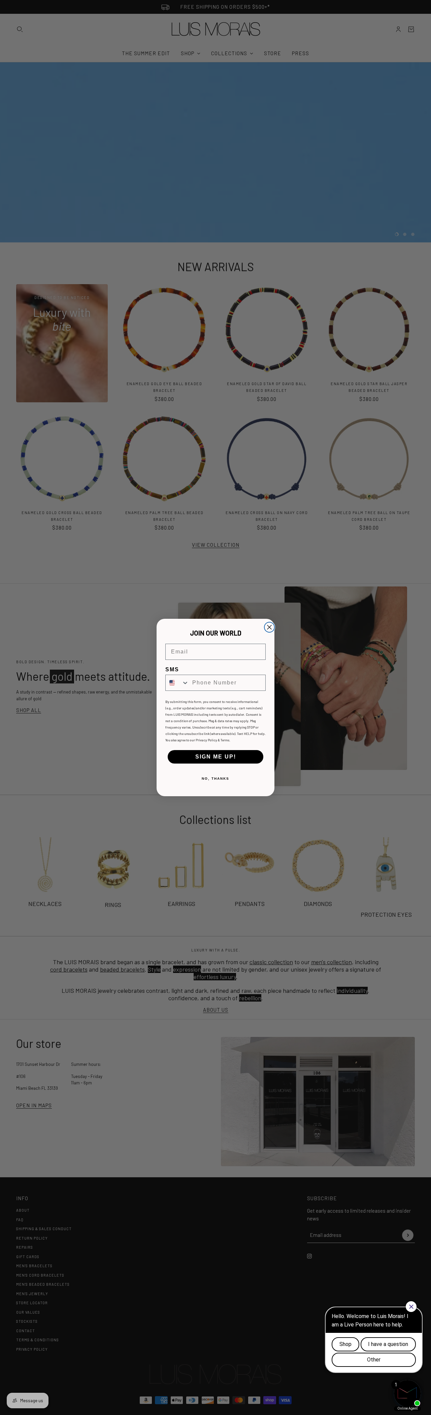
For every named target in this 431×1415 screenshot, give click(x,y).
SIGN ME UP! (215, 757)
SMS (172, 669)
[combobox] (177, 682)
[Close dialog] (269, 627)
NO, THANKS (215, 778)
